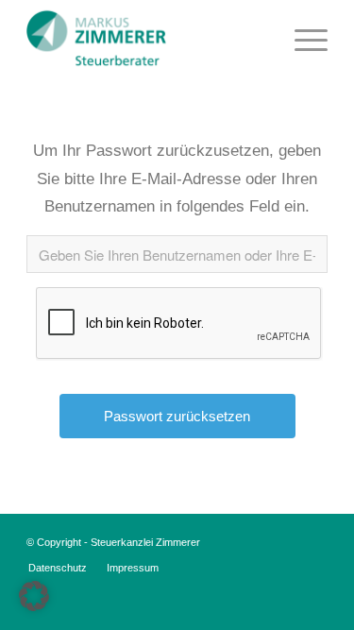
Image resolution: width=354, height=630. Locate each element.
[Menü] (302, 38)
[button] (34, 596)
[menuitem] (302, 38)
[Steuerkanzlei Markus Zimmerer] (146, 38)
